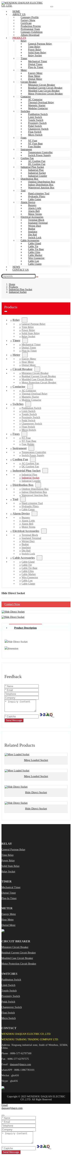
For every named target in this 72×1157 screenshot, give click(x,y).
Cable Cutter (28, 509)
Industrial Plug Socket (26, 470)
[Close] (2, 1115)
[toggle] (51, 6)
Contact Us (21, 269)
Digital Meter (29, 365)
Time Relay (7, 855)
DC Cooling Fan (30, 466)
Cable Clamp (35, 264)
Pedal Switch (8, 1001)
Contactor (19, 386)
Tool (23, 190)
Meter (16, 354)
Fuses (16, 433)
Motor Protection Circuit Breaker (45, 93)
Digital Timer (8, 892)
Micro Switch (35, 134)
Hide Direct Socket (36, 792)
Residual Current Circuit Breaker (18, 952)
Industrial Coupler (31, 480)
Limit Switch (8, 985)
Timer (16, 340)
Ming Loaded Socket (36, 760)
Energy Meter (8, 914)
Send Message (14, 720)
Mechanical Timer (10, 887)
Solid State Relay (10, 866)
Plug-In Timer (35, 67)
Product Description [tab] (25, 627)
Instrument (20, 448)
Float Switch (8, 1012)
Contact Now (12, 604)
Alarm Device (21, 513)
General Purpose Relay (13, 849)
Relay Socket (35, 55)
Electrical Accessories (26, 531)
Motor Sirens (28, 527)
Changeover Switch (11, 1007)
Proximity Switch (10, 996)
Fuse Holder (28, 444)
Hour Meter (7, 919)
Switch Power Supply (39, 155)
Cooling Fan (20, 459)
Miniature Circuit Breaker (14, 947)
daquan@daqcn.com (20, 1064)
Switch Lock (28, 553)
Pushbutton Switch (11, 979)
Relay (16, 320)
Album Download (30, 35)
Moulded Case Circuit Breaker (17, 958)
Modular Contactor (38, 108)
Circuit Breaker (22, 369)
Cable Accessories (24, 557)
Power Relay (8, 860)
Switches (18, 404)
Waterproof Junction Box (41, 187)
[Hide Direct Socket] (13, 611)
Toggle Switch (9, 990)
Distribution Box (23, 484)
